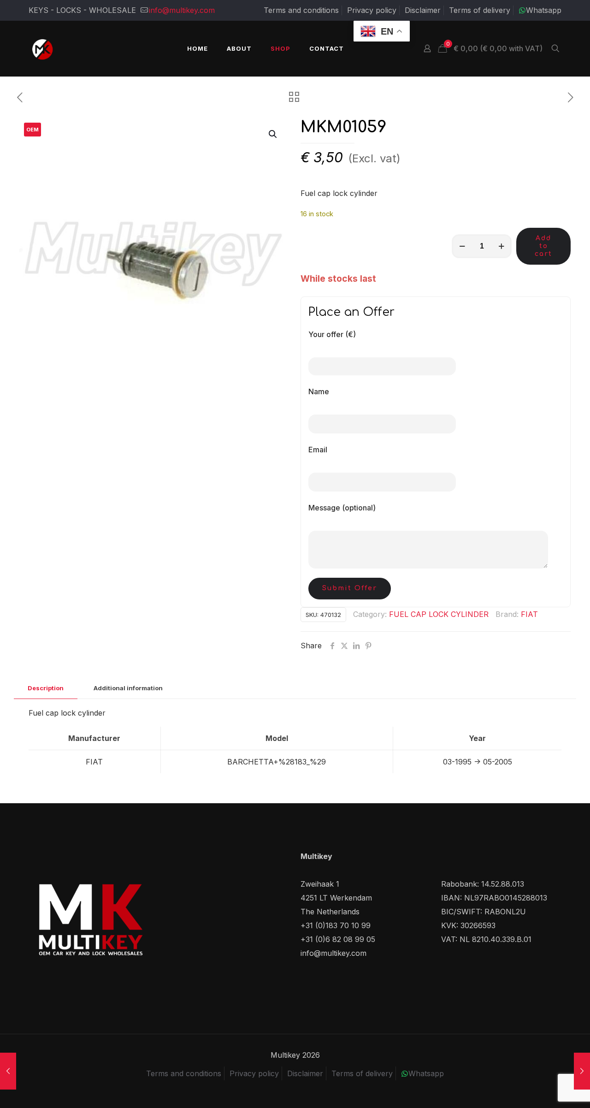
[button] (273, 134)
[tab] (45, 688)
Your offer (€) (332, 334)
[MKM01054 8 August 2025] (582, 1071)
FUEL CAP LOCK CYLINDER (439, 614)
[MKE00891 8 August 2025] (8, 1071)
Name (318, 391)
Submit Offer (349, 588)
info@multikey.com (182, 10)
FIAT (529, 614)
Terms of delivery (479, 10)
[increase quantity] (501, 246)
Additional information (128, 688)
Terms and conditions (301, 10)
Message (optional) (342, 507)
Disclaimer (423, 10)
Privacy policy (371, 10)
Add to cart (543, 246)
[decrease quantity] (462, 246)
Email (317, 449)
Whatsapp (543, 10)
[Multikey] (42, 48)
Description (46, 688)
